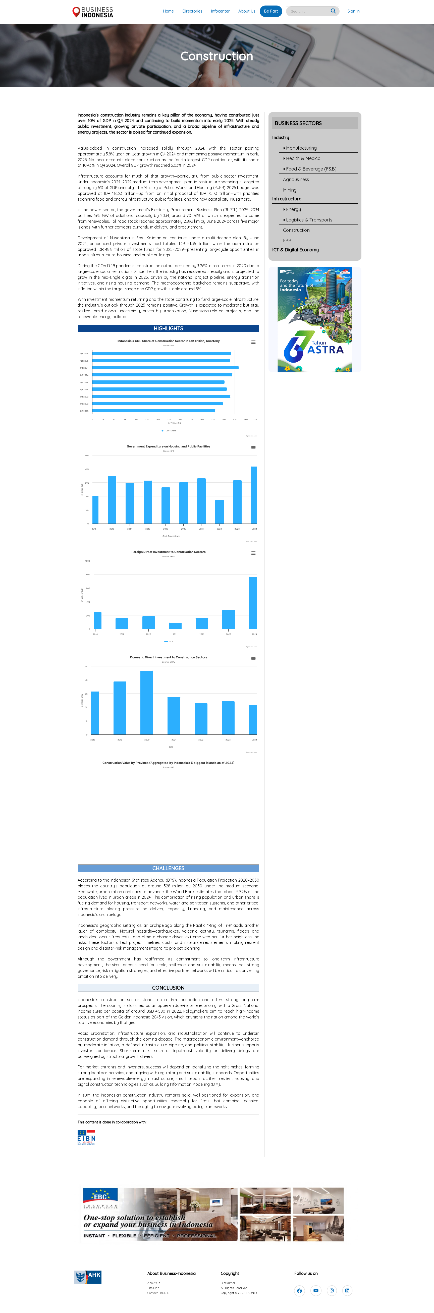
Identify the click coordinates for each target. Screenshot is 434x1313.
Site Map (153, 1288)
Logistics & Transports (309, 220)
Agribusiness (296, 179)
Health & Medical (303, 158)
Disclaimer (228, 1283)
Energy (293, 209)
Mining (290, 190)
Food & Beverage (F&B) (311, 169)
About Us (246, 11)
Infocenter (220, 11)
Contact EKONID (158, 1293)
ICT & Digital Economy (295, 250)
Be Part (271, 11)
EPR (287, 241)
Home (168, 11)
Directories (192, 11)
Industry (280, 137)
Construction (296, 230)
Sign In (354, 11)
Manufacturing (301, 148)
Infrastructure (286, 199)
